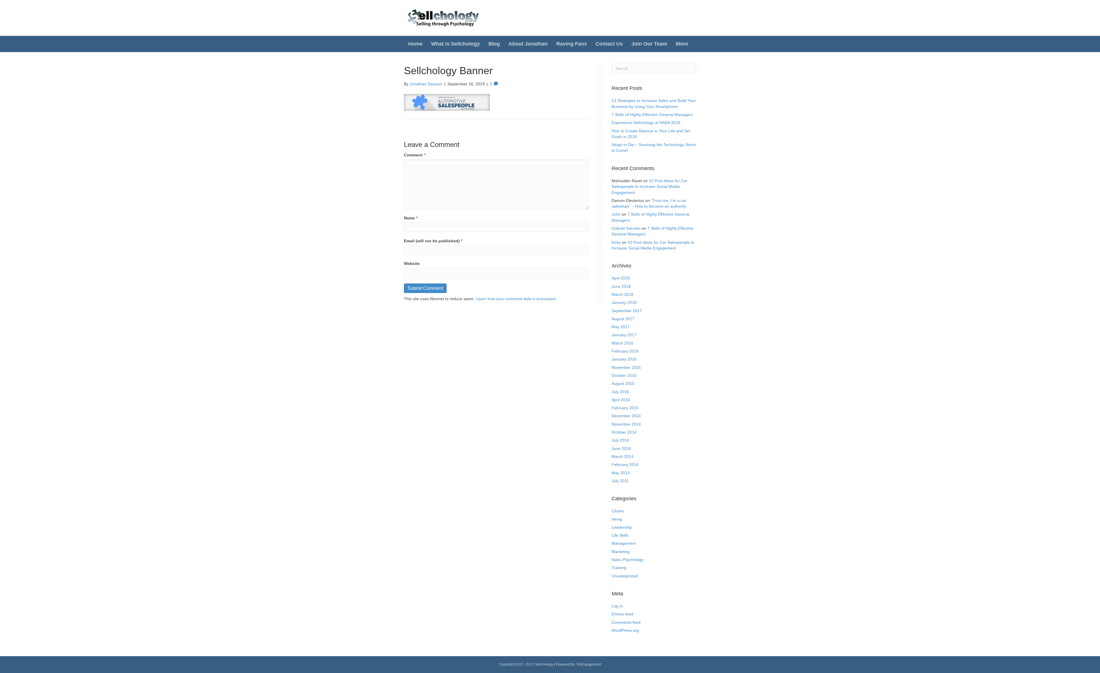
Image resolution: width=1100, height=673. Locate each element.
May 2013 (621, 473)
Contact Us (609, 44)
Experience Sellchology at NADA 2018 (646, 122)
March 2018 (622, 294)
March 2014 (622, 456)
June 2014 (621, 448)
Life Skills (620, 535)
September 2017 (627, 310)
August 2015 (623, 383)
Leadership (622, 527)
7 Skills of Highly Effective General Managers (652, 114)
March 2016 (622, 343)
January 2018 (624, 302)
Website (412, 263)
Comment (414, 155)
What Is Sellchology (455, 44)
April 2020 (621, 278)
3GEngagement (588, 664)
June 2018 (621, 286)
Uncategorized (625, 576)
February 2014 (625, 464)
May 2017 (621, 326)
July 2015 (620, 391)
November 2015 (626, 367)
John (616, 214)
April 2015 (621, 399)
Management (624, 543)
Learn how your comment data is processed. (516, 298)
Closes (618, 511)
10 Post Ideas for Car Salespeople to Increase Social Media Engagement (650, 186)
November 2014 (626, 424)
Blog (494, 44)
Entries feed (622, 614)
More (682, 44)
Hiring (617, 519)
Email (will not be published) (433, 241)
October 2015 (624, 375)
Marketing (621, 551)
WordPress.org (625, 630)
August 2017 (623, 318)
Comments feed (626, 622)
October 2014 (624, 432)
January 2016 (624, 359)
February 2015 (625, 408)
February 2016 (625, 351)
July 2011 (620, 481)
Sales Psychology (627, 559)
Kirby (616, 242)
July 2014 (620, 440)
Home (415, 44)
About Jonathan (528, 44)
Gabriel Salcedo (626, 228)
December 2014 (626, 416)
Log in (617, 606)
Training (619, 567)
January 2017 (624, 334)
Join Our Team (649, 44)
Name (410, 218)
